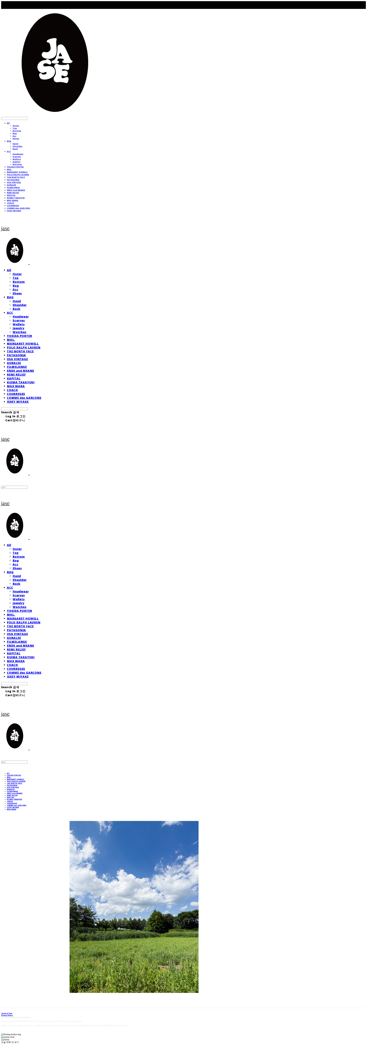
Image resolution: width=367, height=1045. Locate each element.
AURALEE (11, 185)
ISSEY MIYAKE (14, 210)
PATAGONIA (13, 179)
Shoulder (18, 146)
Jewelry (17, 161)
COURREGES (13, 205)
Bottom (17, 130)
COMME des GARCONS (18, 208)
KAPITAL (11, 195)
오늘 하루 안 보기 (10, 1042)
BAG (9, 141)
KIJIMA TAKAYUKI (16, 198)
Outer (16, 125)
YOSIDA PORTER (15, 167)
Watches (17, 164)
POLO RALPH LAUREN (18, 174)
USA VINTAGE (14, 182)
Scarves (17, 156)
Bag (15, 133)
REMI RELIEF (13, 192)
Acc (14, 136)
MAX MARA (12, 200)
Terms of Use (6, 1013)
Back (15, 149)
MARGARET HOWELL (17, 172)
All (8, 123)
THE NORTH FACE (16, 177)
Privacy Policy (7, 1015)
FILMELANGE (13, 187)
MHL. (9, 169)
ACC (9, 151)
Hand (15, 143)
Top (15, 128)
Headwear (18, 154)
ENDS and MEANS (16, 190)
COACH (10, 203)
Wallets (17, 159)
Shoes (16, 138)
